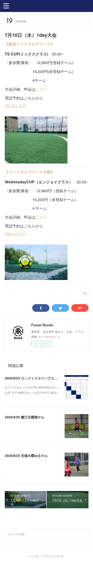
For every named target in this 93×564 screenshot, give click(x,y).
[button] (6, 5)
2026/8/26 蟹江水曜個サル (24, 417)
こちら (41, 89)
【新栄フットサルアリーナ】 (29, 44)
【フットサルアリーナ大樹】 (29, 172)
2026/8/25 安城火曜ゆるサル (26, 455)
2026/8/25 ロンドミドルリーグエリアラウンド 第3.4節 (46, 378)
